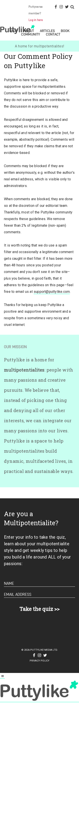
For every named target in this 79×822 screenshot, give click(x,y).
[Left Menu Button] (2, 676)
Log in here (36, 20)
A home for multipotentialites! (39, 46)
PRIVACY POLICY (40, 660)
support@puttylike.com (52, 292)
